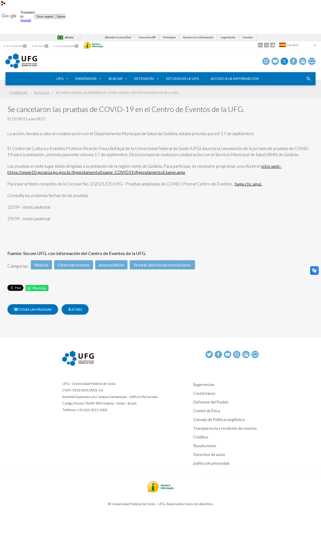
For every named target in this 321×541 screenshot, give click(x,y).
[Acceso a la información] (93, 45)
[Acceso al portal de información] (160, 491)
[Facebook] (293, 61)
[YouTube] (275, 61)
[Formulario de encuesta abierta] (308, 78)
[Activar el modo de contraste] (272, 45)
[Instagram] (266, 61)
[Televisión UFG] (312, 61)
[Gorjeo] (284, 61)
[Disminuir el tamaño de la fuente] (266, 45)
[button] (60, 78)
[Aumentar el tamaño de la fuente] (260, 45)
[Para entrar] (3, 4)
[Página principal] (21, 67)
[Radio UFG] (302, 61)
